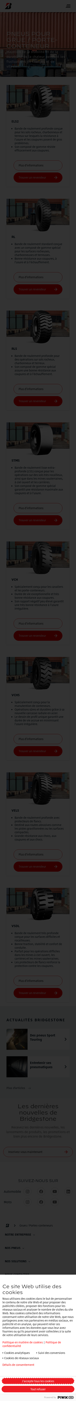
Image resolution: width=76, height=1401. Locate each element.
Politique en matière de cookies (22, 1342)
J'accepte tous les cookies (38, 1381)
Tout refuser (38, 1389)
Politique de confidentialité (19, 1371)
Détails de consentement (18, 1364)
